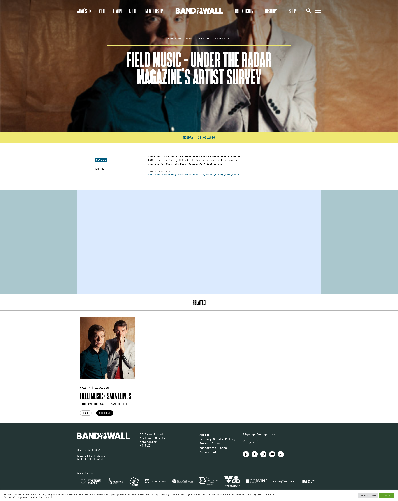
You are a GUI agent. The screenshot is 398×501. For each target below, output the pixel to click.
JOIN (251, 443)
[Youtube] (272, 454)
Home (170, 38)
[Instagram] (263, 454)
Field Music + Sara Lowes (105, 395)
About (133, 10)
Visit (102, 10)
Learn (117, 10)
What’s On (84, 10)
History (271, 10)
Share (99, 168)
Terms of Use (209, 443)
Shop (292, 10)
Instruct (99, 456)
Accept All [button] (386, 495)
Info (86, 412)
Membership (154, 10)
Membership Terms (213, 448)
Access (204, 435)
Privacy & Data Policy (217, 439)
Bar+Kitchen (244, 10)
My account (208, 452)
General (101, 159)
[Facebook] (246, 454)
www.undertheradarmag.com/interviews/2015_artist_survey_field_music (193, 174)
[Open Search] (308, 10)
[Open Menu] (317, 10)
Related (199, 302)
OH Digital (96, 458)
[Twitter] (255, 454)
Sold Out (104, 412)
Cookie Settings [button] (368, 495)
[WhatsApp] (281, 454)
